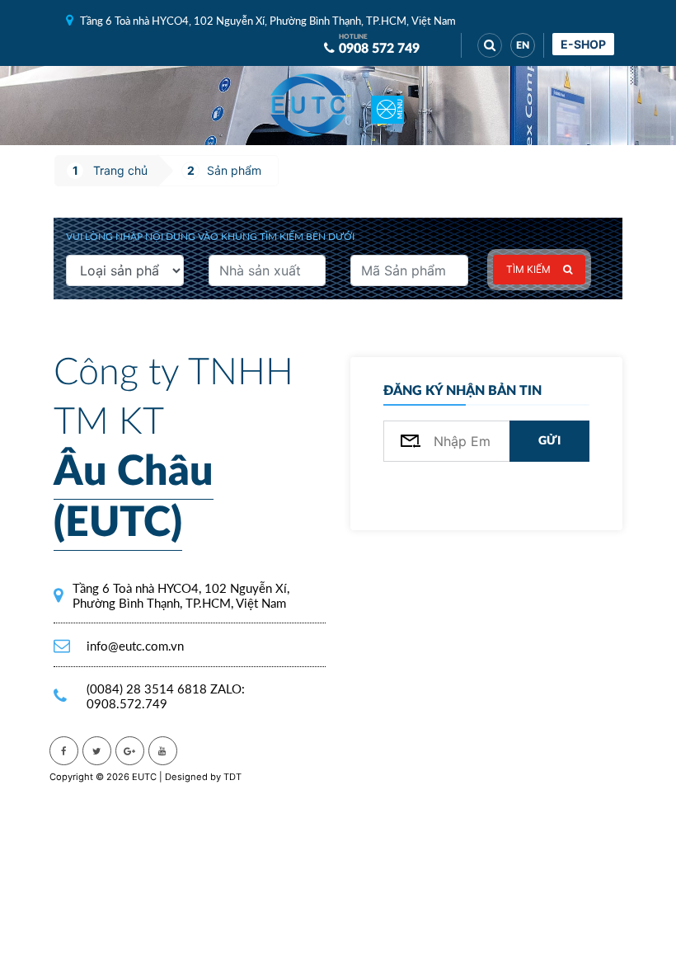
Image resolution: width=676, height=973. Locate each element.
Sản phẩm (234, 170)
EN (522, 45)
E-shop (583, 44)
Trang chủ (120, 170)
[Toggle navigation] (387, 105)
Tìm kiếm (528, 269)
